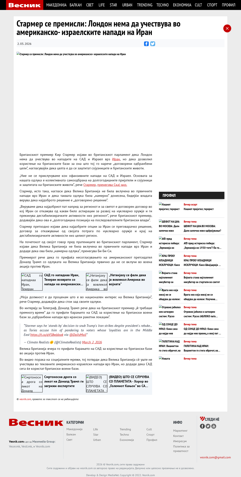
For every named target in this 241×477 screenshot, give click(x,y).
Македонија (55, 5)
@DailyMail (77, 334)
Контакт (178, 436)
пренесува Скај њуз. (112, 185)
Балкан (76, 5)
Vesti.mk (26, 446)
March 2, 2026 (92, 342)
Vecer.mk (14, 446)
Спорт (212, 5)
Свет (90, 5)
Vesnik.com (16, 441)
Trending (144, 5)
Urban (127, 5)
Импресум (180, 441)
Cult (198, 5)
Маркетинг (180, 430)
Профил (228, 5)
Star (113, 5)
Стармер (89, 185)
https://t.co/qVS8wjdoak (46, 334)
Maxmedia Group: (43, 441)
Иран (116, 159)
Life (102, 5)
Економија (181, 5)
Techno (162, 5)
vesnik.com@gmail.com (215, 457)
